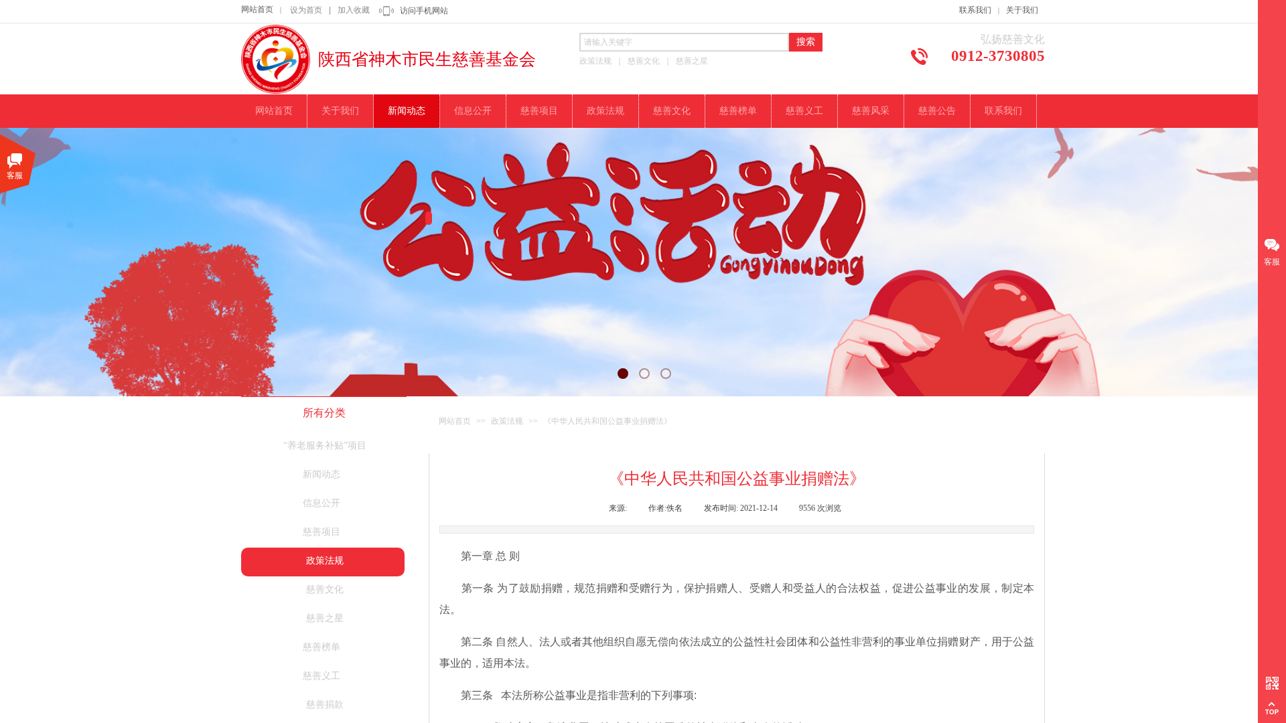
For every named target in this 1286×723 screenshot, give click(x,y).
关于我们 (1022, 10)
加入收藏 (354, 10)
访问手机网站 (424, 10)
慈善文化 (325, 589)
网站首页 (257, 9)
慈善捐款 (325, 705)
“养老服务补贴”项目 (324, 445)
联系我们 (975, 10)
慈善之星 (325, 618)
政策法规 (507, 421)
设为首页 (306, 10)
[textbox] (684, 42)
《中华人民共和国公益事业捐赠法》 (607, 421)
